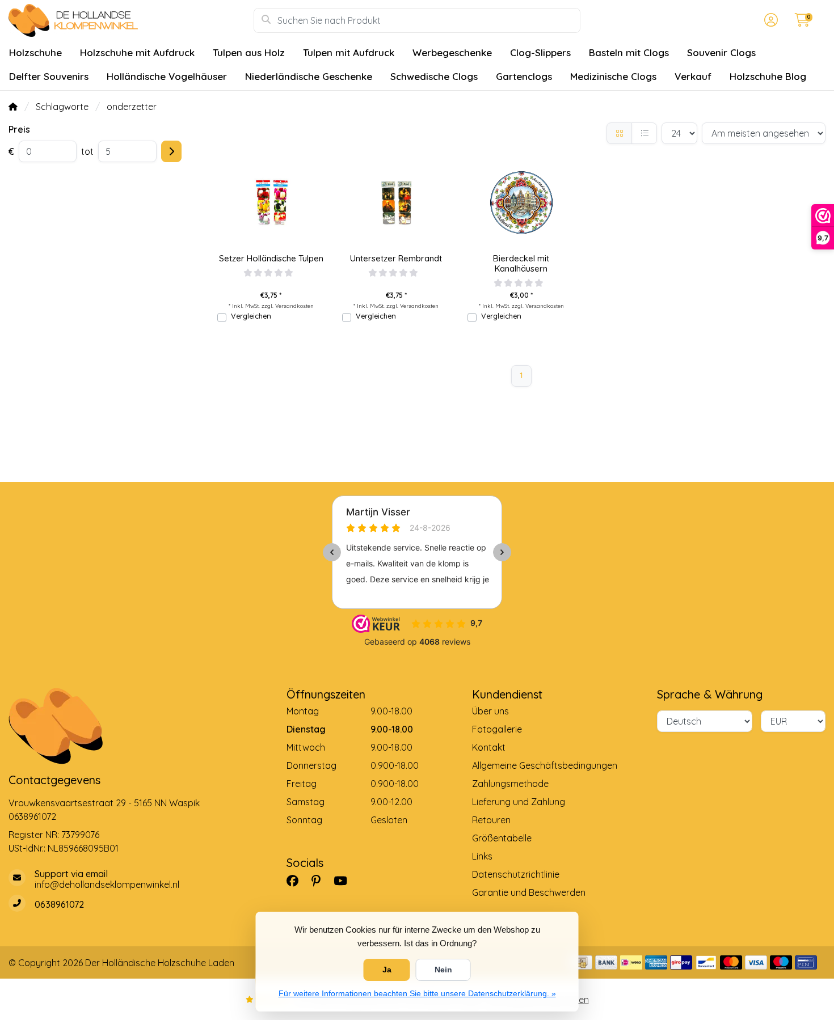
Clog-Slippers (540, 52)
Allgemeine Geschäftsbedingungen (544, 765)
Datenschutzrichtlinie (515, 874)
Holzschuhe (35, 52)
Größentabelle (502, 838)
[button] (769, 20)
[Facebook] (297, 880)
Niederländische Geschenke (308, 76)
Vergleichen (251, 315)
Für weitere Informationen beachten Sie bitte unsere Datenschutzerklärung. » (417, 993)
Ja (386, 969)
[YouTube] (345, 880)
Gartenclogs (524, 76)
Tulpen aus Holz (249, 52)
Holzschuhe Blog (768, 76)
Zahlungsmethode (510, 783)
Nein (443, 969)
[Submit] (171, 151)
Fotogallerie (497, 729)
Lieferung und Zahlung (518, 801)
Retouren (491, 820)
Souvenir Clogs (721, 52)
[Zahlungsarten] (581, 962)
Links (482, 856)
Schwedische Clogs (434, 76)
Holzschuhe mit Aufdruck (137, 52)
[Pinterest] (320, 880)
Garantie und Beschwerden (529, 892)
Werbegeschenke (452, 52)
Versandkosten (294, 305)
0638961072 (32, 816)
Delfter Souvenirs (49, 76)
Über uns (490, 711)
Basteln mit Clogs (629, 52)
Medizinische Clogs (613, 76)
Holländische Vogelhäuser (167, 76)
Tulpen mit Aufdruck (348, 52)
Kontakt (489, 747)
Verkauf (693, 76)
